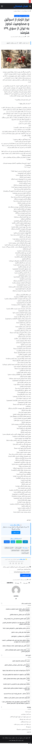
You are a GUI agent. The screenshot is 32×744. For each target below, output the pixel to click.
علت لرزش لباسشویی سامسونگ (24, 729)
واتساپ (19, 541)
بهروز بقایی (21, 567)
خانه (29, 11)
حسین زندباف (6, 567)
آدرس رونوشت (25, 575)
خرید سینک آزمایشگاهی (26, 721)
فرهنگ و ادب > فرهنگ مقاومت (20, 11)
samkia (16, 596)
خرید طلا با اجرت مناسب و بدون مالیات (22, 724)
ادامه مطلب (16, 532)
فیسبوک (7, 541)
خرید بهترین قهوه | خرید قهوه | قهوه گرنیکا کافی (20, 716)
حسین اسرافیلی (14, 567)
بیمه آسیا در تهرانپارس (26, 714)
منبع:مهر (29, 520)
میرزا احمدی (20, 569)
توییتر (13, 541)
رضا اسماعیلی (27, 569)
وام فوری (29, 731)
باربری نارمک (28, 711)
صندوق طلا (28, 726)
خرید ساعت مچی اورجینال (25, 719)
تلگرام (25, 541)
